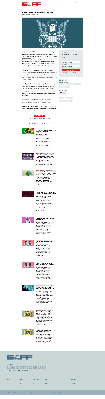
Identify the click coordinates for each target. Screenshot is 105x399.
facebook (13, 367)
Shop (76, 2)
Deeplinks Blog (39, 128)
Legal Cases (47, 380)
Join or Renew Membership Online (77, 376)
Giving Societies (73, 379)
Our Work (62, 2)
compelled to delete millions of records (30, 91)
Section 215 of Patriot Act (65, 100)
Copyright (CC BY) (11, 392)
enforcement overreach (41, 145)
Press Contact (60, 376)
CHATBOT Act (46, 180)
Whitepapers (47, 382)
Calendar (21, 376)
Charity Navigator (24, 370)
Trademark (33, 392)
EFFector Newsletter (48, 383)
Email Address (64, 64)
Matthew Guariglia (27, 14)
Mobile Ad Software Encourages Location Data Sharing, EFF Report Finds (46, 193)
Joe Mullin (45, 310)
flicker (30, 367)
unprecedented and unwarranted (47, 84)
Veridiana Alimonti (47, 128)
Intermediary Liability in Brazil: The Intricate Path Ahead (46, 130)
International (34, 382)
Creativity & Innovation (36, 379)
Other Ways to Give (74, 383)
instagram (17, 367)
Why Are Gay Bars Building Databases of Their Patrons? (44, 312)
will (37, 175)
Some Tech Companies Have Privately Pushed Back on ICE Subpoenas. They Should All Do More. (45, 157)
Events (46, 379)
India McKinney (46, 170)
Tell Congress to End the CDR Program (40, 118)
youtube (26, 367)
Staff (20, 384)
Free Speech (34, 376)
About (54, 2)
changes (46, 135)
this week (42, 175)
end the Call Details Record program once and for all (33, 109)
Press (8, 382)
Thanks (78, 392)
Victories (21, 379)
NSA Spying (69, 84)
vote (39, 175)
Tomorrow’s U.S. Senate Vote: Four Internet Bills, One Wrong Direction (46, 172)
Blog (46, 376)
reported (33, 51)
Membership (9, 380)
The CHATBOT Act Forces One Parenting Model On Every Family (45, 263)
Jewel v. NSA (62, 92)
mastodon (8, 367)
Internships (22, 382)
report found (38, 207)
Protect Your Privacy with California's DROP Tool (43, 331)
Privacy (61, 84)
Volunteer (21, 378)
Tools (73, 2)
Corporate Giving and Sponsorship (77, 380)
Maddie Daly (45, 240)
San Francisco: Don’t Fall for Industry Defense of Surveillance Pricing (45, 289)
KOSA (37, 178)
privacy (61, 98)
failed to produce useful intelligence (30, 59)
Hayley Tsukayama (47, 329)
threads (44, 367)
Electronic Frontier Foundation (31, 4)
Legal (8, 378)
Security (8, 379)
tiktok (39, 367)
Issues (58, 2)
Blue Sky (22, 367)
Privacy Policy (56, 392)
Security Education (64, 86)
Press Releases (48, 378)
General (8, 376)
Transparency (34, 380)
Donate (80, 2)
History (21, 380)
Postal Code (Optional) (66, 60)
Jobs (20, 383)
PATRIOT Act (77, 84)
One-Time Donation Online (75, 378)
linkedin (35, 367)
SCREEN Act (43, 178)
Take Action (68, 2)
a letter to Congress (44, 59)
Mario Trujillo (46, 153)
